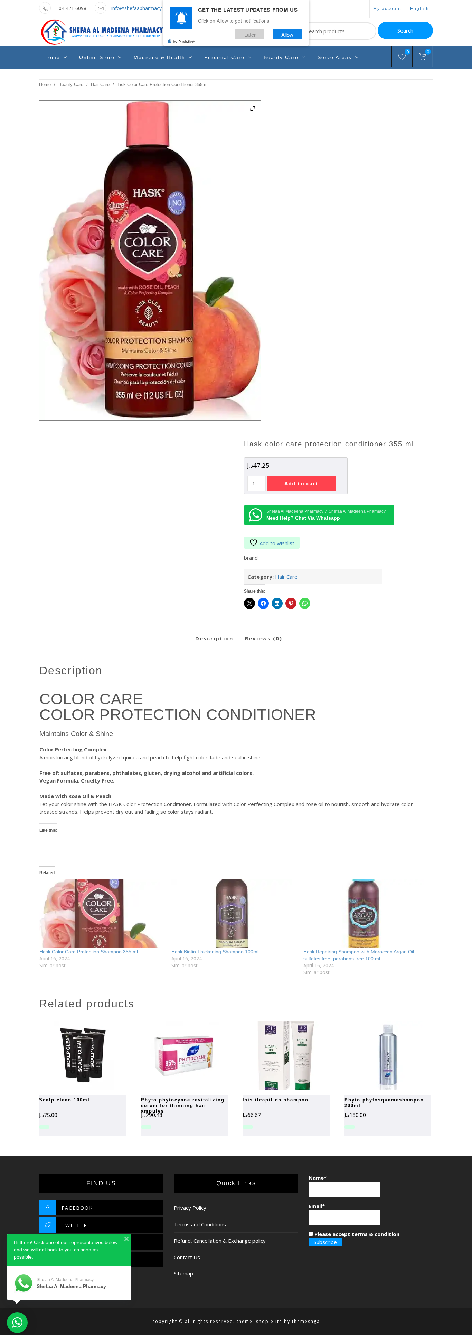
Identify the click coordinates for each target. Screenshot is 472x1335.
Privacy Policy (190, 1207)
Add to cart (301, 483)
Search (405, 30)
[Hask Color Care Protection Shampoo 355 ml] (101, 913)
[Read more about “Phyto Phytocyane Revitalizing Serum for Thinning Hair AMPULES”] (172, 1055)
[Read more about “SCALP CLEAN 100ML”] (70, 1055)
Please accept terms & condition (356, 1234)
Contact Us (187, 1257)
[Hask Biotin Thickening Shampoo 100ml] (233, 913)
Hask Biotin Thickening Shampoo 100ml (214, 951)
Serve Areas (335, 57)
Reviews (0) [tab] (263, 638)
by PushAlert (184, 41)
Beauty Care (281, 57)
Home (52, 57)
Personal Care (224, 57)
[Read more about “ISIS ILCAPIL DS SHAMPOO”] (274, 1055)
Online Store (97, 57)
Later (250, 34)
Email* (317, 1206)
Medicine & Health (159, 57)
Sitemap (183, 1273)
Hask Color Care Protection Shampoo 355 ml (88, 951)
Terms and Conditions (200, 1224)
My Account (387, 8)
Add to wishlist (276, 543)
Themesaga (306, 1321)
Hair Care (100, 84)
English (419, 8)
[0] (402, 57)
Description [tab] (214, 638)
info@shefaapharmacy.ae (139, 8)
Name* (318, 1177)
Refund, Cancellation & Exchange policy (220, 1240)
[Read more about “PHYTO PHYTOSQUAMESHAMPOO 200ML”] (376, 1055)
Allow (287, 34)
